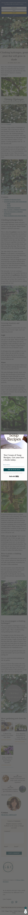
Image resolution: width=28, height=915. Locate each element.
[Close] (25, 436)
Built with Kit (14, 476)
